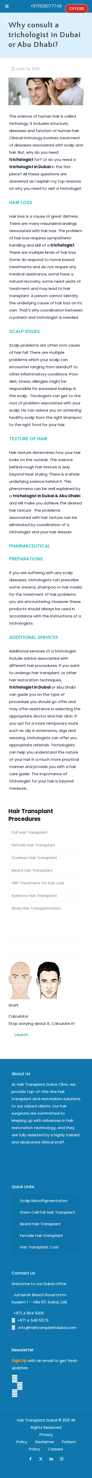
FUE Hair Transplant (30, 832)
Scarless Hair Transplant (34, 857)
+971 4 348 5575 (32, 1320)
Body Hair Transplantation (36, 908)
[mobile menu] (7, 20)
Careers (55, 1449)
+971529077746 (46, 6)
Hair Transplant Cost (39, 1247)
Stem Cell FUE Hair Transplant (47, 1212)
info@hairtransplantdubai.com (45, 1327)
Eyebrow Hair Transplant (34, 895)
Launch (21, 1034)
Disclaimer (44, 1441)
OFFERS (76, 9)
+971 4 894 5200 (28, 1313)
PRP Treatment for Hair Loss (38, 883)
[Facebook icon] (30, 1458)
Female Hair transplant (41, 1235)
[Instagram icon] (62, 1458)
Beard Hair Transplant (32, 870)
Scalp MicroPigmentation (43, 1200)
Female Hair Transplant (33, 845)
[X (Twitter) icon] (41, 1458)
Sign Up (19, 1360)
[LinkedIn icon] (51, 1458)
